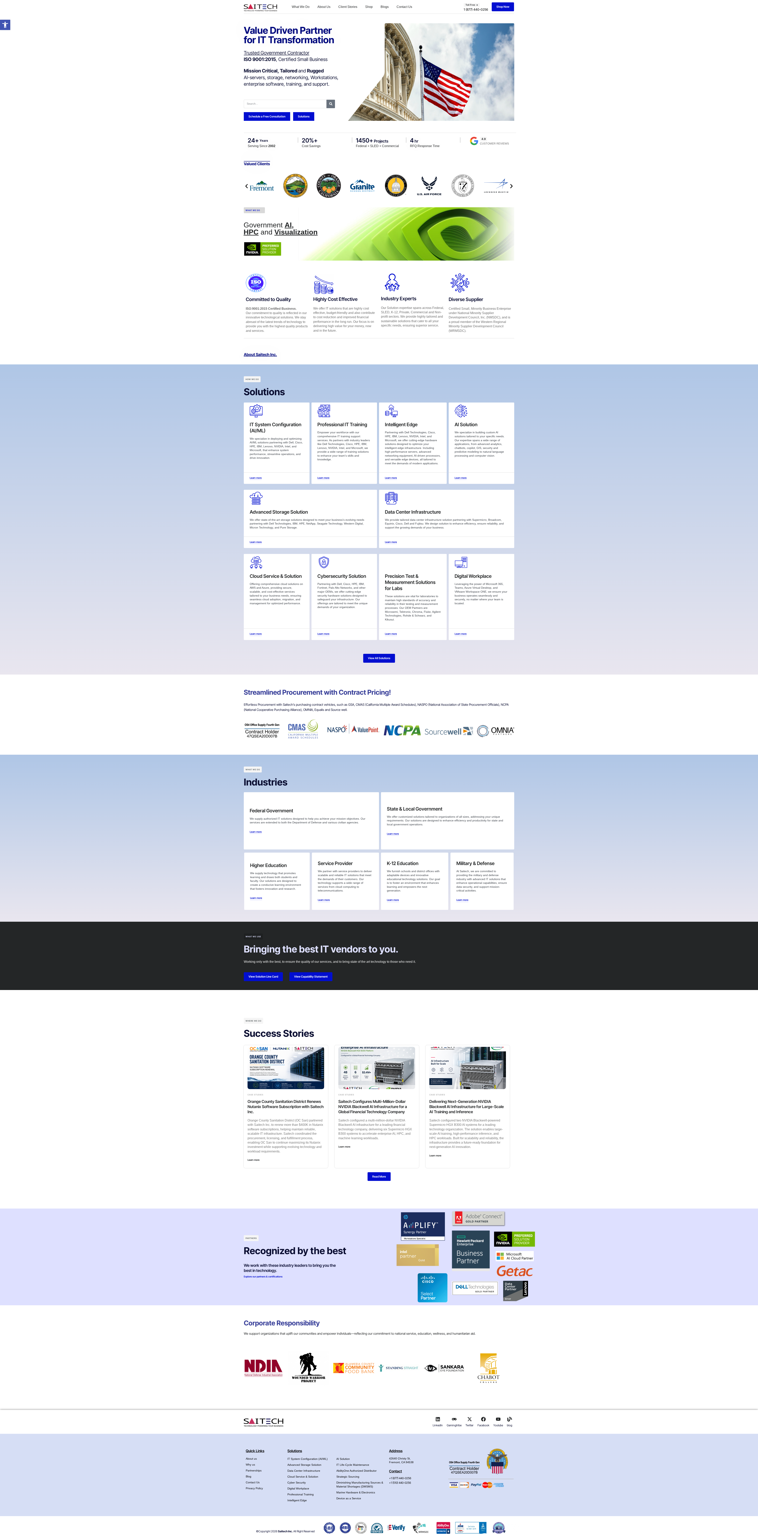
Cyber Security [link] (296, 1482)
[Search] (330, 104)
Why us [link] (250, 1464)
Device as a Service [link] (348, 1498)
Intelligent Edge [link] (297, 1500)
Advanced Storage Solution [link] (304, 1464)
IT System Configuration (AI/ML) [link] (307, 1458)
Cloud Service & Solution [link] (302, 1476)
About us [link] (251, 1458)
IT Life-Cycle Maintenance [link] (352, 1464)
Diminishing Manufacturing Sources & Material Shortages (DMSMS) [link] (359, 1484)
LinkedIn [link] (438, 1425)
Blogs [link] (385, 6)
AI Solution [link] (343, 1458)
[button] (246, 186)
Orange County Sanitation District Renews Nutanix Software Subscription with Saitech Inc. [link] (286, 1106)
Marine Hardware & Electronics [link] (355, 1492)
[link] (5, 25)
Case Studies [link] (255, 1094)
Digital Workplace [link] (298, 1488)
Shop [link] (369, 6)
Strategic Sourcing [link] (347, 1476)
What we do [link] (253, 210)
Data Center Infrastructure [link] (303, 1470)
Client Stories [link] (347, 6)
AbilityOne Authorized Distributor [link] (356, 1470)
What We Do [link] (301, 6)
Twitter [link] (469, 1425)
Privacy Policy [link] (254, 1488)
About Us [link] (323, 6)
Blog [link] (248, 1476)
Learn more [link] (254, 1159)
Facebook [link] (483, 1425)
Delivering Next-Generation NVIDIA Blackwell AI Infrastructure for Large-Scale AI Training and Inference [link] (466, 1106)
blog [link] (509, 1425)
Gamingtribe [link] (454, 1425)
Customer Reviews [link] (494, 143)
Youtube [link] (498, 1425)
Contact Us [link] (404, 6)
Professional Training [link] (300, 1494)
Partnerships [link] (254, 1470)
